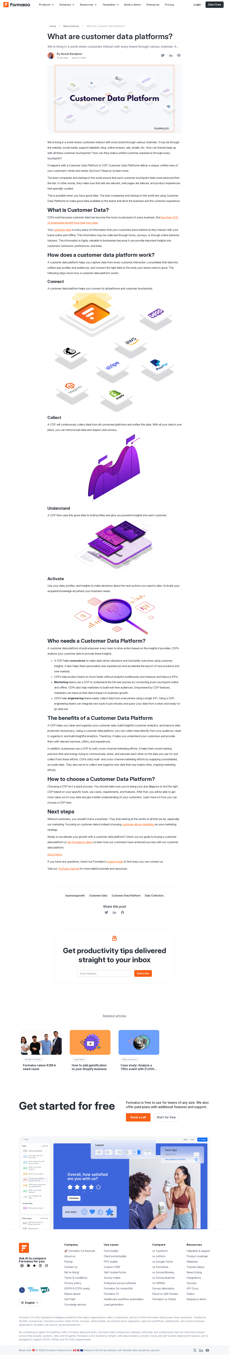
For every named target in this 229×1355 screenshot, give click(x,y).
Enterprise (153, 4)
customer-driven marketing (138, 824)
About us (69, 1256)
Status (190, 1293)
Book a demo (132, 4)
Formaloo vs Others (164, 1299)
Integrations (194, 1277)
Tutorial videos (195, 1267)
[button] (46, 4)
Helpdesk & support (198, 1251)
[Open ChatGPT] (22, 1265)
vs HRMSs (158, 1283)
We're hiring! (71, 1272)
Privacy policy (72, 1283)
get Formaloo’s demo (80, 842)
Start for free (166, 1117)
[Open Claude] (28, 1265)
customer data (62, 229)
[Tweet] (163, 56)
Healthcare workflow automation (124, 1299)
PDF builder (111, 1261)
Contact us (70, 1267)
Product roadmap (197, 1256)
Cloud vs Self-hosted (165, 1293)
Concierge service (75, 1304)
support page (115, 861)
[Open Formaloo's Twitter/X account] (195, 1350)
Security (192, 1283)
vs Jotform (158, 1256)
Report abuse (72, 1293)
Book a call (138, 1117)
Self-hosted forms (115, 1272)
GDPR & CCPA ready (77, 1288)
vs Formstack (160, 1267)
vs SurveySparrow (163, 1277)
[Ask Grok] (46, 1265)
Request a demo (196, 1299)
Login (197, 4)
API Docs (192, 1288)
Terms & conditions (75, 1277)
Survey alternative (163, 1288)
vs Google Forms (162, 1261)
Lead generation (113, 1304)
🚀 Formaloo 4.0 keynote (79, 1251)
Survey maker (112, 1277)
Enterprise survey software (120, 1283)
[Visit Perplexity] (40, 1265)
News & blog (194, 1272)
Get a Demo (54, 854)
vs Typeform (160, 1251)
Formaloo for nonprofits (118, 1288)
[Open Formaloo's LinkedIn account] (201, 1350)
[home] (16, 4)
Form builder (111, 1251)
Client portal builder (115, 1256)
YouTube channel (68, 868)
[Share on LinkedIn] (171, 56)
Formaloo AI (111, 1293)
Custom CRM (112, 1267)
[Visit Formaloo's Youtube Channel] (207, 1350)
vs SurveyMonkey (163, 1272)
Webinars (192, 1261)
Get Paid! (69, 1299)
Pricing (169, 4)
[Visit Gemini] (34, 1265)
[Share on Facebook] (178, 56)
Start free (214, 4)
